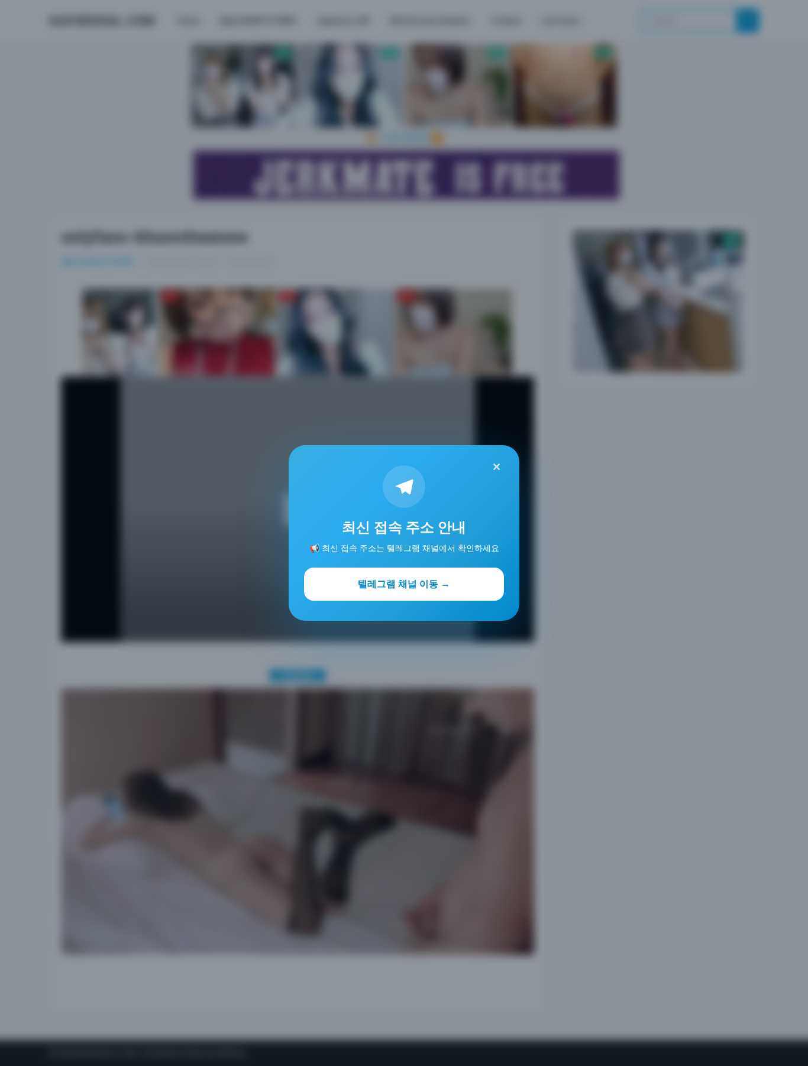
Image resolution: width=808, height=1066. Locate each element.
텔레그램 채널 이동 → (404, 583)
